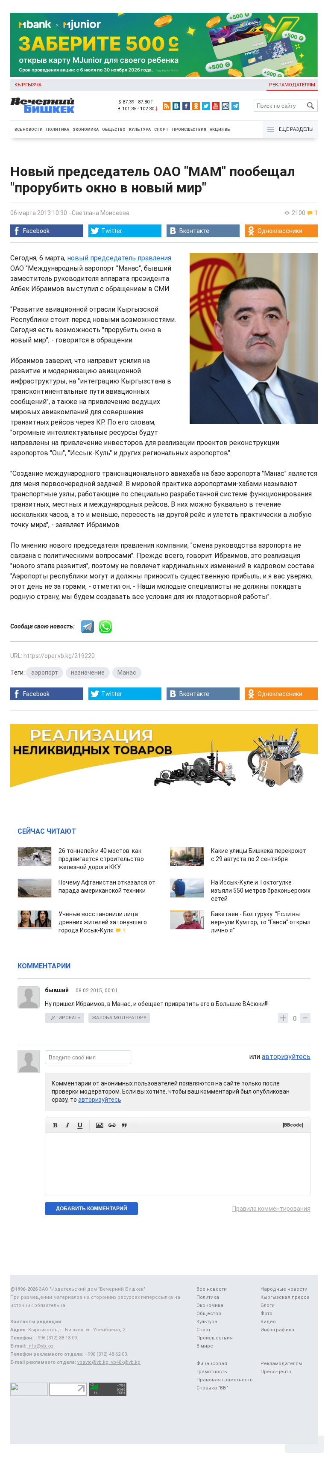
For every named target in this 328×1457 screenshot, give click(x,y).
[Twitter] (206, 106)
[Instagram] (225, 106)
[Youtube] (216, 106)
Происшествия (189, 129)
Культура (140, 129)
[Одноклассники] (196, 106)
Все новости (29, 129)
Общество (114, 129)
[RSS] (166, 106)
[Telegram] (235, 106)
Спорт (161, 129)
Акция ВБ (220, 129)
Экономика (86, 129)
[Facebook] (186, 106)
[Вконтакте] (176, 106)
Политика (57, 129)
